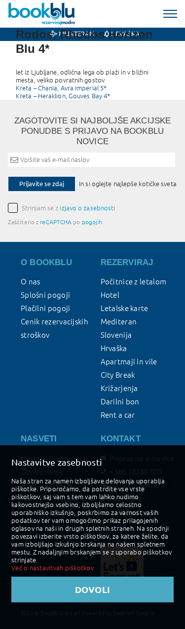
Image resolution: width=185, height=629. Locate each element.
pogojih (92, 222)
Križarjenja (119, 388)
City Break (118, 375)
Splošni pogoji (45, 295)
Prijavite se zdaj (41, 183)
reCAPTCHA (56, 222)
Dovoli (93, 589)
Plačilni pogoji (46, 308)
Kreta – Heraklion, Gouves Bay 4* (63, 95)
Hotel (110, 295)
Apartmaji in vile (129, 361)
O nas (30, 281)
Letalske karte (124, 308)
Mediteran (119, 321)
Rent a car (118, 415)
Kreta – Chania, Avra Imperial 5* (61, 87)
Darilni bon (120, 401)
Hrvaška (114, 348)
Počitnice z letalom (134, 281)
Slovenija (116, 335)
